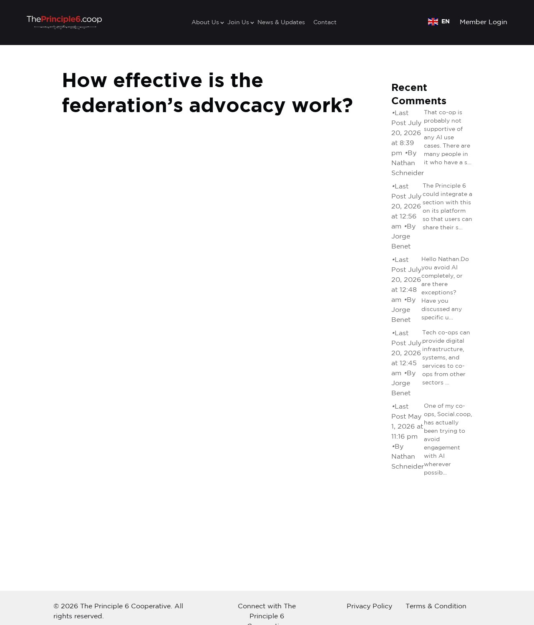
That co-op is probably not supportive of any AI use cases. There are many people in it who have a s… (447, 137)
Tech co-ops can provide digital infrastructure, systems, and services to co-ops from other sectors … (446, 357)
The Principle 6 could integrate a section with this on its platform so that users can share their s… (447, 206)
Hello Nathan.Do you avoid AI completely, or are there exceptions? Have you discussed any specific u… (445, 288)
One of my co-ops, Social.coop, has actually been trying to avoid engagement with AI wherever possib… (448, 439)
